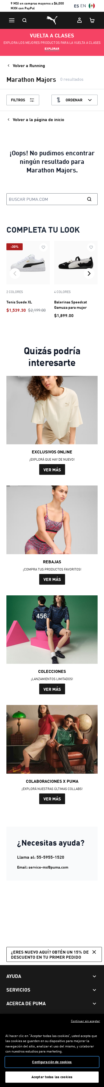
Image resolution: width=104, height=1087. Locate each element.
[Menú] (11, 20)
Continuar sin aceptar (85, 1021)
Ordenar (74, 100)
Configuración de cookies (52, 1062)
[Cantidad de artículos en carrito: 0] (92, 20)
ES (76, 5)
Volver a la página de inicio (38, 119)
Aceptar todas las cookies (52, 1077)
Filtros (18, 100)
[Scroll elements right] (89, 273)
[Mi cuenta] (79, 20)
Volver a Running (29, 65)
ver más (52, 469)
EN (83, 5)
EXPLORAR (52, 49)
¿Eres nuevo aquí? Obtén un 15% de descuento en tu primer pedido (50, 954)
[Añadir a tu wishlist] (43, 247)
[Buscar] (24, 20)
